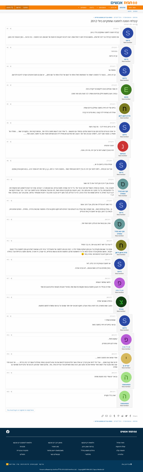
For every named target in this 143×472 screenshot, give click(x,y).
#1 (7, 29)
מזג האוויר (55, 446)
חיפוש (129, 11)
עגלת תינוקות (120, 446)
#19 (8, 373)
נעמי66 (123, 154)
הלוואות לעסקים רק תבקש (22, 443)
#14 (8, 297)
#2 (7, 47)
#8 (7, 161)
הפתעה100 (126, 384)
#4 (7, 66)
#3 (7, 85)
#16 (8, 335)
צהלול (121, 309)
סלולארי (88, 454)
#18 (8, 354)
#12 (8, 241)
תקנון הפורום (34, 464)
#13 (8, 219)
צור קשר (41, 464)
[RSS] (7, 464)
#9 (7, 316)
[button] (109, 7)
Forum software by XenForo (58, 469)
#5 (7, 104)
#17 (8, 278)
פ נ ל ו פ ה (119, 290)
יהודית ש (126, 366)
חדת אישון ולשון (124, 116)
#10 (8, 179)
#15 (8, 260)
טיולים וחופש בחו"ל (88, 450)
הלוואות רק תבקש (88, 443)
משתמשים (102, 7)
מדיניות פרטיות (24, 464)
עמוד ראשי (132, 7)
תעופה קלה (120, 450)
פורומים (122, 7)
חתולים (22, 454)
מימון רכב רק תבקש (55, 443)
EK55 (126, 97)
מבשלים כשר (55, 454)
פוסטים (135, 11)
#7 (7, 142)
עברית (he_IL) (126, 464)
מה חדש (113, 7)
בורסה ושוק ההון (88, 446)
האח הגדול (120, 443)
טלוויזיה (120, 454)
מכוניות (22, 446)
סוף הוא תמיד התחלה (123, 192)
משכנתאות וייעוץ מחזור (55, 450)
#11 (8, 201)
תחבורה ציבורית (22, 450)
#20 (8, 392)
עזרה (17, 464)
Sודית (134, 24)
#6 (7, 123)
